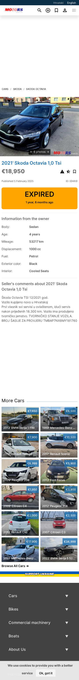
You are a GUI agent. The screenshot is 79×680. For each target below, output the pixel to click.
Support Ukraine (39, 574)
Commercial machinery (29, 622)
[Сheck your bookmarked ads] (56, 10)
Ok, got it (45, 673)
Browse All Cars (13, 566)
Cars (5, 89)
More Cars (13, 400)
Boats (14, 636)
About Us (17, 649)
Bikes (13, 609)
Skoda (17, 89)
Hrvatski (58, 2)
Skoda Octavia (36, 89)
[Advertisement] (39, 52)
